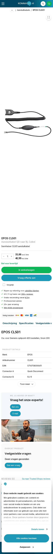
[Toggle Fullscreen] (48, 17)
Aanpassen (25, 547)
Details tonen (37, 529)
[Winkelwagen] (49, 3)
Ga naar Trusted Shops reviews (36, 479)
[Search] (43, 3)
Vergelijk (10, 285)
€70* (27, 297)
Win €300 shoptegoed (13, 308)
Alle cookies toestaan (26, 538)
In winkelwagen (27, 270)
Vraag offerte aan (26, 277)
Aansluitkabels (23, 10)
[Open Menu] (3, 3)
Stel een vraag (13, 465)
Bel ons (15, 407)
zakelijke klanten (32, 291)
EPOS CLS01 (39, 10)
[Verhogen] (11, 256)
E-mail (15, 413)
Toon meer (25, 384)
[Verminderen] (4, 256)
